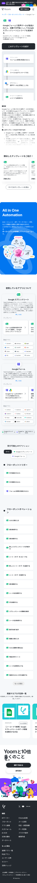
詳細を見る (7, 179)
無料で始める (18, 765)
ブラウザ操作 (23, 833)
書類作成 (22, 837)
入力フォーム (6, 829)
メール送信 (22, 822)
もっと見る (18, 683)
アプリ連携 (6, 825)
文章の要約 (6, 837)
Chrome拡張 (23, 818)
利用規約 (11, 872)
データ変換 (22, 829)
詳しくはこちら (10, 4)
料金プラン (6, 854)
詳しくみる (19, 314)
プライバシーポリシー (21, 872)
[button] (33, 9)
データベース (6, 840)
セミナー (5, 862)
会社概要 (4, 872)
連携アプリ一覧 (7, 850)
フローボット (6, 822)
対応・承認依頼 (24, 825)
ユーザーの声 (6, 858)
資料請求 (18, 771)
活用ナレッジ (6, 865)
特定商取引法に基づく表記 (23, 875)
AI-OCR (4, 833)
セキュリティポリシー (8, 875)
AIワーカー (6, 818)
